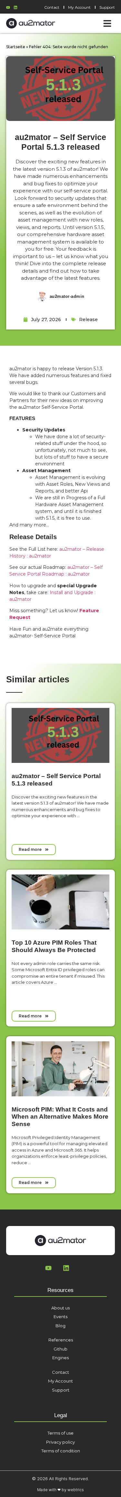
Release (88, 319)
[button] (107, 23)
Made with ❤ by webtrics (60, 1489)
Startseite (15, 46)
